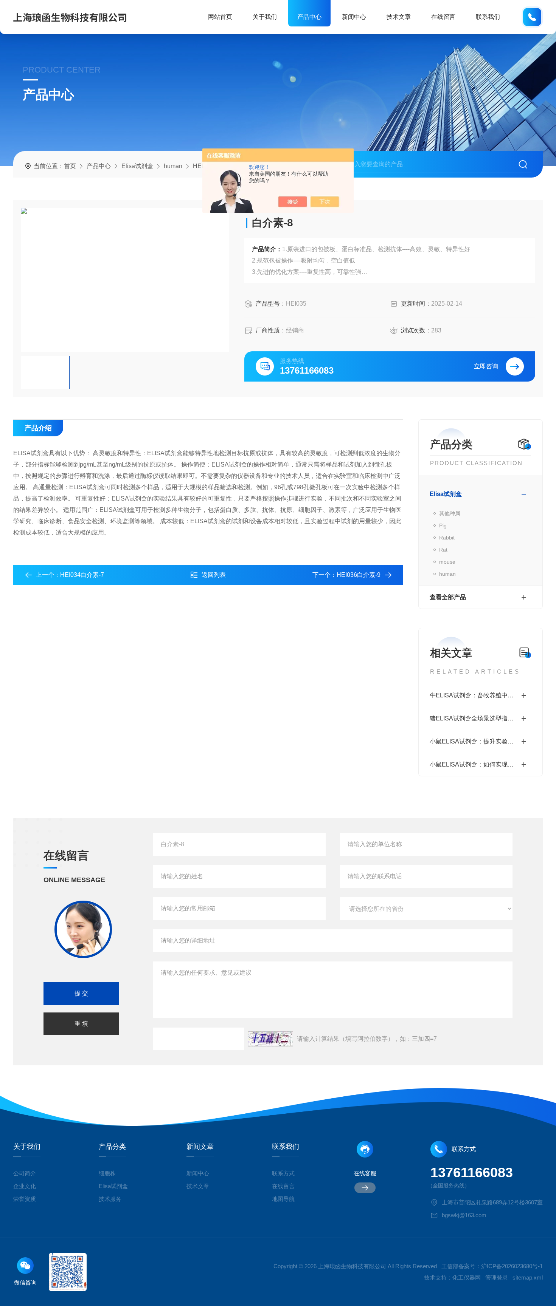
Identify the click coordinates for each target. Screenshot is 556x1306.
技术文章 (399, 17)
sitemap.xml (528, 1277)
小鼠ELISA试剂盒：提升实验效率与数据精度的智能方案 (480, 741)
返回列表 (214, 575)
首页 (70, 166)
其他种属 (449, 513)
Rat (443, 550)
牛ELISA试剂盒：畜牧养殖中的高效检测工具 (480, 695)
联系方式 (283, 1173)
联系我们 (488, 17)
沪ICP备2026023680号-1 (512, 1266)
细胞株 (107, 1173)
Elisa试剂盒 (137, 166)
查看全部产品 (448, 597)
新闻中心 (354, 17)
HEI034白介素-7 (82, 575)
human (173, 166)
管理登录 (496, 1277)
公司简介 (24, 1173)
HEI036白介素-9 (359, 575)
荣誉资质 (24, 1199)
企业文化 (24, 1186)
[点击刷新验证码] (270, 1038)
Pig (443, 525)
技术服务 (110, 1199)
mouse (447, 562)
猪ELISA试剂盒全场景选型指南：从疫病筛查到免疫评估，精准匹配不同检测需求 (480, 718)
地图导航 (283, 1199)
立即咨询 (486, 366)
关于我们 (265, 17)
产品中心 (309, 17)
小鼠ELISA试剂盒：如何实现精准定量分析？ (480, 764)
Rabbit (447, 538)
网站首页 (220, 17)
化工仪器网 (466, 1277)
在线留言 (443, 17)
